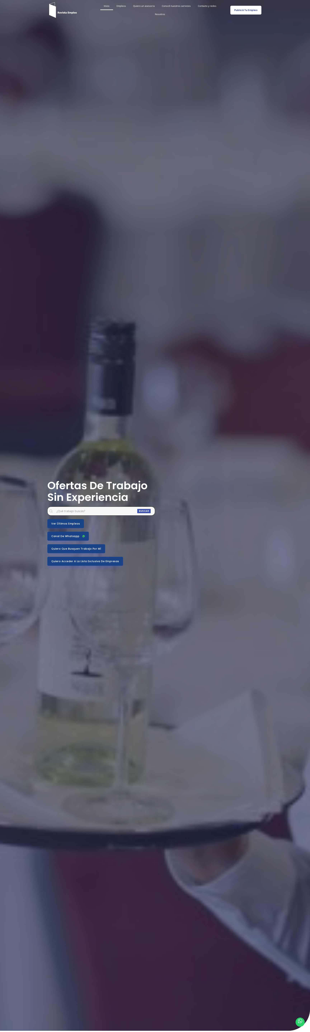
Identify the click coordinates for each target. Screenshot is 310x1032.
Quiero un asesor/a (144, 6)
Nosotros (160, 14)
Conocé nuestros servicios (176, 6)
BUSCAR (144, 511)
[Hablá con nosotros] (300, 1022)
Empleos (121, 6)
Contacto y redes (207, 6)
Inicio (106, 6)
